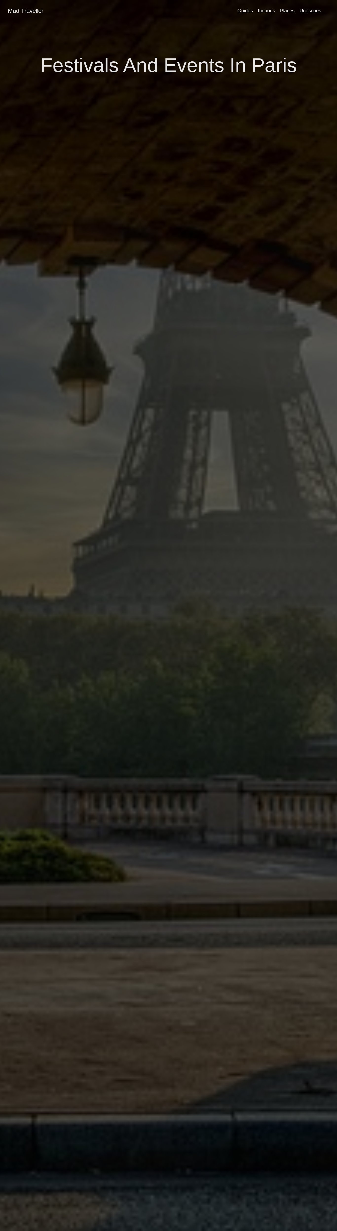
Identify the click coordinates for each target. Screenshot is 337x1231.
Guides (245, 10)
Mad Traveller (25, 10)
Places (287, 10)
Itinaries (266, 10)
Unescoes (310, 10)
